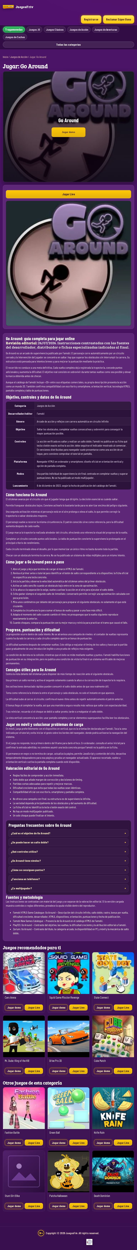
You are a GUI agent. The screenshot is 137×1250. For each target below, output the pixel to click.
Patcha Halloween (58, 1195)
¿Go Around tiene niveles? (26, 860)
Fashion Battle (12, 1132)
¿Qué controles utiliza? (24, 851)
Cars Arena (10, 997)
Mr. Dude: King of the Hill (17, 1060)
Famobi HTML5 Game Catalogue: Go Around (34, 912)
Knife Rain (99, 1132)
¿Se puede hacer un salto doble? (30, 842)
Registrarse (91, 19)
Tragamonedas (14, 29)
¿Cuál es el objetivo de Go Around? (30, 833)
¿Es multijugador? (21, 888)
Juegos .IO (34, 29)
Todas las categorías (68, 44)
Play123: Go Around (22, 925)
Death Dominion (102, 1195)
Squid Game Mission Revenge (64, 997)
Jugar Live (68, 194)
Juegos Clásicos (55, 29)
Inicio (5, 56)
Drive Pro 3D (55, 1060)
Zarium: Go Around (22, 929)
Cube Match (100, 1060)
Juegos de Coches (15, 37)
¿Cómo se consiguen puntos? (28, 870)
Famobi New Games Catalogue (28, 920)
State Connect (101, 997)
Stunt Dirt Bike (12, 1195)
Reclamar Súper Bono (118, 19)
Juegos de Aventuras (105, 29)
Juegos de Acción (79, 29)
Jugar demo (68, 132)
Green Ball (54, 1132)
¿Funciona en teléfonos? (25, 879)
